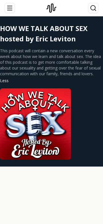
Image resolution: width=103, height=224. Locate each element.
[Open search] (93, 8)
